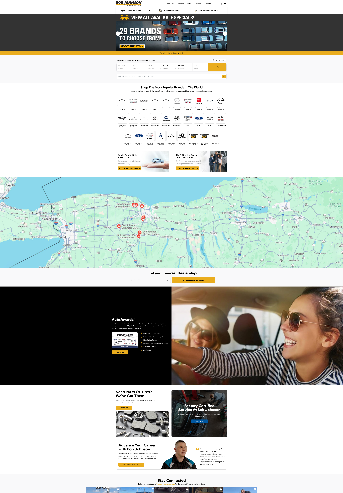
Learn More (120, 352)
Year (134, 66)
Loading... (217, 67)
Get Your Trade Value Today (128, 168)
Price (195, 66)
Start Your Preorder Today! (186, 168)
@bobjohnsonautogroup (165, 484)
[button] (118, 33)
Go (224, 76)
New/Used (121, 66)
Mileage (181, 66)
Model (165, 66)
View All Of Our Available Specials (171, 53)
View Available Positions (131, 464)
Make (150, 66)
